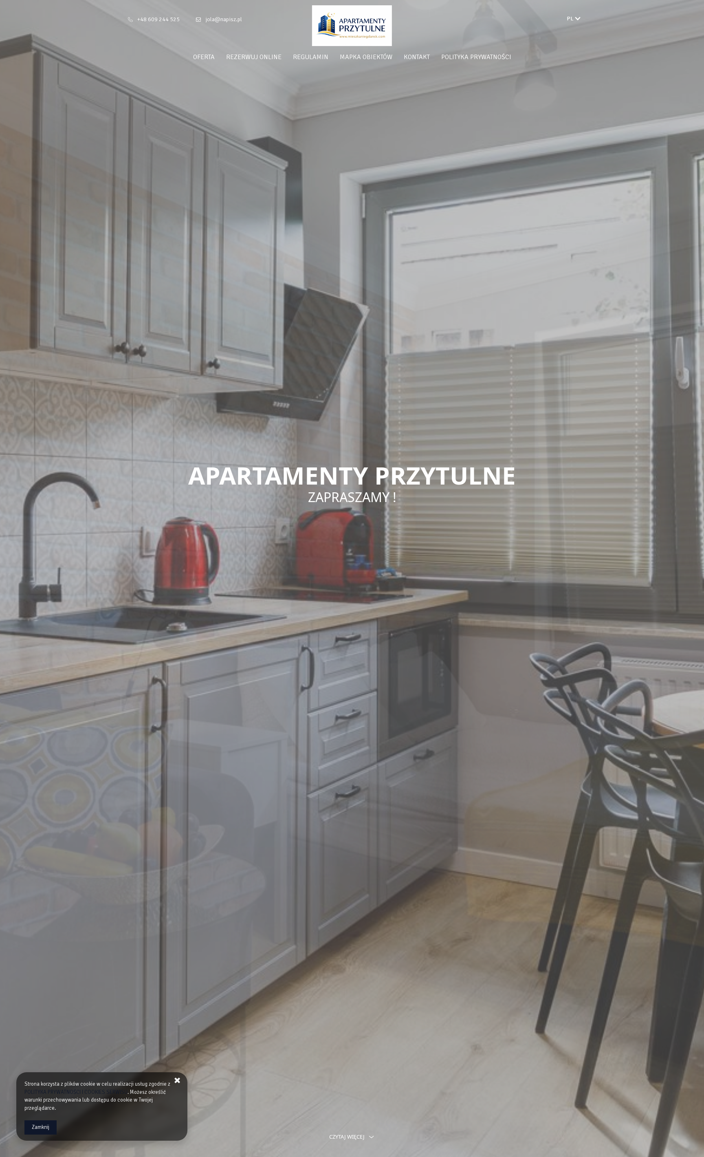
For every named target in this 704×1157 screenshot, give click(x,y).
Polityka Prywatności (476, 57)
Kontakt (417, 57)
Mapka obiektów (366, 57)
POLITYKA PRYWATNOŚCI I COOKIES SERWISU (76, 1092)
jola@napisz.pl (223, 19)
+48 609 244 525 (158, 19)
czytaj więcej (347, 1136)
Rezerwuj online (254, 57)
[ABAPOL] (352, 25)
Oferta (204, 57)
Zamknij (40, 1127)
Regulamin (310, 57)
